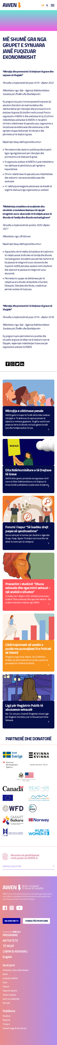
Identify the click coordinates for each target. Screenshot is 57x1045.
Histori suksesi (9, 995)
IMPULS (17, 932)
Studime (6, 1016)
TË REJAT (8, 945)
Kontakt (6, 1003)
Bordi (5, 974)
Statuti (6, 986)
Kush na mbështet (11, 999)
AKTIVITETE (10, 940)
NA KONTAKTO (11, 921)
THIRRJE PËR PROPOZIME (36, 921)
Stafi (5, 982)
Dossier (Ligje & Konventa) (14, 1028)
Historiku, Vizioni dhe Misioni (16, 970)
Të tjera (6, 1024)
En (42, 5)
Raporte (6, 1020)
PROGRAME (10, 935)
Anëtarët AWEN (10, 978)
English (7, 956)
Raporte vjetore (10, 990)
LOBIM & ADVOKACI (15, 951)
